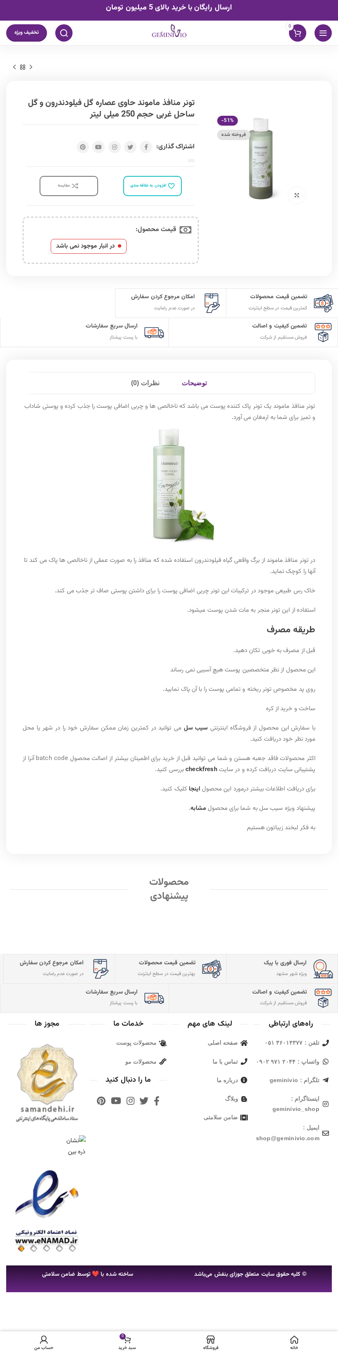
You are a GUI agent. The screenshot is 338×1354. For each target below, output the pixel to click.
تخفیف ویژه (26, 32)
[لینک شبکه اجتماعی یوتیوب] (98, 147)
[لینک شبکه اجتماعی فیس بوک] (146, 147)
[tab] (194, 383)
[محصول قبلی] (31, 67)
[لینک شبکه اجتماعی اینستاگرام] (114, 147)
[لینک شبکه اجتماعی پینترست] (83, 147)
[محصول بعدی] (14, 67)
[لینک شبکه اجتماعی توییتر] (130, 147)
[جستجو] (64, 33)
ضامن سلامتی (58, 1274)
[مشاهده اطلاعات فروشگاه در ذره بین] (75, 1146)
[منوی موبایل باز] (323, 33)
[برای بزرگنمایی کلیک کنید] (297, 195)
